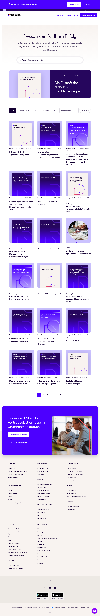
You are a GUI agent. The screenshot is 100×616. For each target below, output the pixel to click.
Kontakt (60, 15)
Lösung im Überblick (71, 148)
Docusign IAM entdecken (19, 442)
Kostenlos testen (88, 15)
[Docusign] (14, 15)
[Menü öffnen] (4, 15)
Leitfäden (57, 76)
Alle (13, 110)
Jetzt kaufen (72, 15)
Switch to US (74, 4)
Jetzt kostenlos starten (18, 435)
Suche (60, 10)
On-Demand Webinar (71, 245)
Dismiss (87, 4)
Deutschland (46, 581)
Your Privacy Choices (44, 607)
